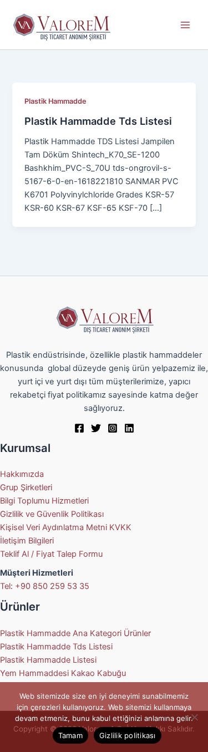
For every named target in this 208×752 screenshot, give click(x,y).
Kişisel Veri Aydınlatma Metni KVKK (65, 527)
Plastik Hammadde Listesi (48, 660)
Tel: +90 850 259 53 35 (44, 586)
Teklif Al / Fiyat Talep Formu (51, 554)
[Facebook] (79, 428)
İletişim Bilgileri (27, 541)
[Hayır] (194, 717)
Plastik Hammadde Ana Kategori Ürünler (75, 633)
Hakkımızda (22, 474)
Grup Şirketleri (26, 487)
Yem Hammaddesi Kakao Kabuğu (63, 673)
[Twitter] (96, 428)
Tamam (70, 735)
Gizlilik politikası (127, 735)
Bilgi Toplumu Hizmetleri (44, 501)
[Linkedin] (129, 428)
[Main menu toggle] (185, 25)
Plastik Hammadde (55, 101)
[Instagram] (113, 428)
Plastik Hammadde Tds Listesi (98, 121)
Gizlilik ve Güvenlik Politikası (52, 514)
